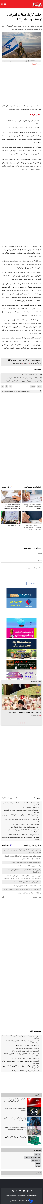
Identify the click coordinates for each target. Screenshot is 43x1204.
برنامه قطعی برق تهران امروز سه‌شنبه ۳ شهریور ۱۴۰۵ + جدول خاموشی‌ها (21, 1067)
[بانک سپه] (21, 644)
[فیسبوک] (6, 386)
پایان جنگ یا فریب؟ (34, 712)
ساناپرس (38, 1163)
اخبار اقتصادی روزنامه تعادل (32, 1157)
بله (23, 363)
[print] (26, 61)
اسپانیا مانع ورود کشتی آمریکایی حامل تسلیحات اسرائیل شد (21, 122)
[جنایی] (21, 664)
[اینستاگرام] (26, 1191)
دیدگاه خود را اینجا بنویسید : (33, 568)
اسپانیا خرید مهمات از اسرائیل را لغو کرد (30, 375)
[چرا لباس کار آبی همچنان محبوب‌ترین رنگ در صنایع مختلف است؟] (34, 1121)
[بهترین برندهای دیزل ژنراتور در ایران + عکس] (34, 1140)
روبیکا (29, 363)
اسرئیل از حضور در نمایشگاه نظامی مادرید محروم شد (22, 128)
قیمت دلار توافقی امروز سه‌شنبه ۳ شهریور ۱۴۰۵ (25, 1059)
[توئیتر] (15, 1191)
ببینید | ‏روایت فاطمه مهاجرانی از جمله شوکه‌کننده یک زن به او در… (20, 816)
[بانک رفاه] (21, 675)
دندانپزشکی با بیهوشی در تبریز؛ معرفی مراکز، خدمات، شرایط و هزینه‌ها (15, 1128)
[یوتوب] (19, 1191)
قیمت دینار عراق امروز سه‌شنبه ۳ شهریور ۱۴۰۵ (25, 1071)
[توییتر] (10, 386)
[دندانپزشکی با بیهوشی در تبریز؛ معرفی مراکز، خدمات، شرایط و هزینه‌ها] (34, 1130)
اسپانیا (39, 386)
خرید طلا (38, 1166)
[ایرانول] (21, 654)
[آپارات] (12, 1191)
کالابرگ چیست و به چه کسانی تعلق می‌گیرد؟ (15, 1109)
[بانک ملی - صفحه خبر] (21, 593)
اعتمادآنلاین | (36, 64)
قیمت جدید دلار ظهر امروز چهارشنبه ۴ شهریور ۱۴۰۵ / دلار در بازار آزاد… (21, 820)
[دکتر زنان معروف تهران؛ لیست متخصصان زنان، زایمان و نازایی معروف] (34, 1102)
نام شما (40, 553)
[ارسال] (29, 61)
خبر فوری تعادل (36, 1160)
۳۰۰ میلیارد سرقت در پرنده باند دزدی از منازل (25, 824)
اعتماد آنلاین (13, 1195)
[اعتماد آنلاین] (37, 4)
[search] (2, 4)
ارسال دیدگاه (34, 584)
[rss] (30, 1191)
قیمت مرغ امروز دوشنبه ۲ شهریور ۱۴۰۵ (27, 1046)
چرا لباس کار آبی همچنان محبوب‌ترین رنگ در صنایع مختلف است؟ (15, 1119)
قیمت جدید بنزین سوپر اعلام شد (29, 808)
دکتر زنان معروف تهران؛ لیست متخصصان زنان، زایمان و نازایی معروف (14, 1100)
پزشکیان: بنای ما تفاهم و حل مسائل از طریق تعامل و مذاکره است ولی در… (21, 804)
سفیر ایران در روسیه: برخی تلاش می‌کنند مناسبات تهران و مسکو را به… (20, 838)
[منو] (5, 4)
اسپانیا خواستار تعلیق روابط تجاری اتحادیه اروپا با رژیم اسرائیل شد (23, 381)
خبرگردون (37, 1155)
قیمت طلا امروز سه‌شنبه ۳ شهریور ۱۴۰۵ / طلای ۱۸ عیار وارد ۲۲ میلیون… (20, 1062)
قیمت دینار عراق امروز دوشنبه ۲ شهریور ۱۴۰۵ (25, 1051)
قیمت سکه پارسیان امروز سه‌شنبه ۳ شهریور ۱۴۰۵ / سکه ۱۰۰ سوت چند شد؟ (21, 1042)
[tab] (24, 722)
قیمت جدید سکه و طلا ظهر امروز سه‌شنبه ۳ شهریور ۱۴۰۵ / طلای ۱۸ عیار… (21, 1055)
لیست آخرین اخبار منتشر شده (9, 798)
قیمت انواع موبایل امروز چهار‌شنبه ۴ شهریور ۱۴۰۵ (24, 835)
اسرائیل (32, 386)
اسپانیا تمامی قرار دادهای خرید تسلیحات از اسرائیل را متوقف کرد (24, 378)
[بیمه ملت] (21, 603)
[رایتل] (21, 633)
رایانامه (40, 561)
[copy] (40, 391)
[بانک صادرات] (21, 623)
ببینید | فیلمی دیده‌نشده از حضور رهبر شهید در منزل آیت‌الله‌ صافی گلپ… (21, 831)
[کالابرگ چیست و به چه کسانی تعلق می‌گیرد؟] (34, 1111)
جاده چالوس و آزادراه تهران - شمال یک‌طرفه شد (25, 827)
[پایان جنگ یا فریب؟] (21, 697)
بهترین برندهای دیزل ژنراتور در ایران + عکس (15, 1138)
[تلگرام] (2, 386)
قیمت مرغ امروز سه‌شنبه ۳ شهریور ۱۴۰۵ (27, 1048)
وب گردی (38, 1095)
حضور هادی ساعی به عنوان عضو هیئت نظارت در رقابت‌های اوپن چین (21, 811)
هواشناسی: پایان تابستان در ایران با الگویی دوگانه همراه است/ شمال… (20, 1037)
